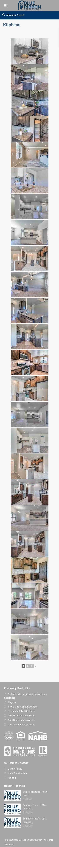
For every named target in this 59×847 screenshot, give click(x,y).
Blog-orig (12, 702)
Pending (12, 777)
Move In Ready (15, 769)
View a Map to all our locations (22, 706)
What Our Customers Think (21, 715)
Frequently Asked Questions (21, 711)
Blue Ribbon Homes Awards (21, 720)
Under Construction (17, 773)
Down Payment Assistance (21, 724)
